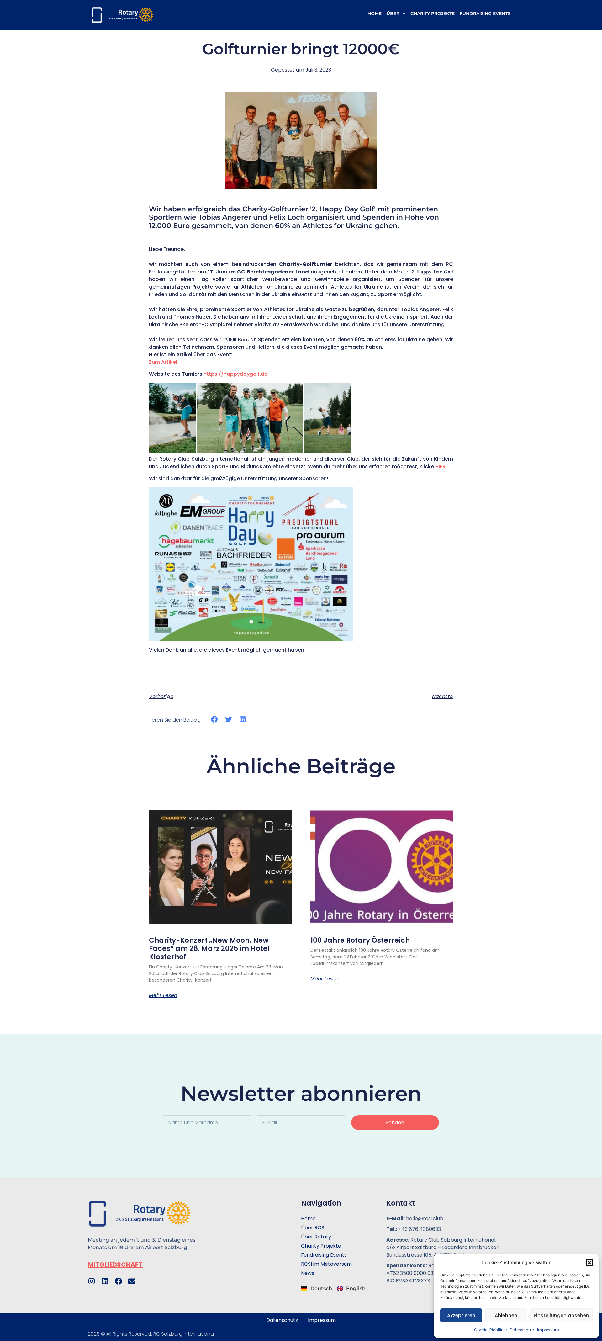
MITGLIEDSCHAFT (115, 1264)
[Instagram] (91, 1281)
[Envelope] (131, 1281)
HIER (440, 466)
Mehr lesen (163, 995)
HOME (374, 13)
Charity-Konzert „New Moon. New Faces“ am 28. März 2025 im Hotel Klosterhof (209, 949)
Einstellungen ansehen (561, 1315)
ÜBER (393, 13)
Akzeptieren (461, 1315)
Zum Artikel (163, 362)
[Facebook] (118, 1281)
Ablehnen (506, 1315)
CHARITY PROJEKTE (432, 13)
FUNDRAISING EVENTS (485, 13)
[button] (589, 1262)
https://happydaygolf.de (235, 374)
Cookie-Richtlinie (490, 1330)
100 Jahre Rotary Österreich (360, 940)
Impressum (548, 1330)
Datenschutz (522, 1330)
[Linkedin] (104, 1281)
